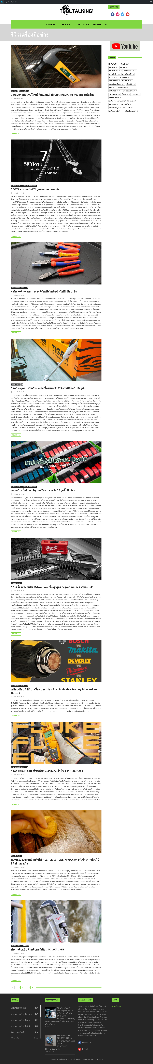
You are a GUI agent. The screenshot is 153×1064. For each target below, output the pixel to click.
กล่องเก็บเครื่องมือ (116, 84)
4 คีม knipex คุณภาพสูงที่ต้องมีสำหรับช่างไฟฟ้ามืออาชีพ (44, 291)
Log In (7, 2)
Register (13, 2)
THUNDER (114, 94)
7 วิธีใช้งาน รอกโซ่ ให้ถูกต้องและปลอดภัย (35, 189)
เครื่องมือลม (124, 77)
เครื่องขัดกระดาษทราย (118, 101)
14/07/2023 (16, 591)
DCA (112, 87)
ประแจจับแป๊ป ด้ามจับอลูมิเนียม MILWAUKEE (37, 949)
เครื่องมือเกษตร (131, 111)
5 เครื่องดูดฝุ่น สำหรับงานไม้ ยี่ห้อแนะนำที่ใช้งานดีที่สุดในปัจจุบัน (48, 388)
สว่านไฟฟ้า (114, 74)
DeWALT (114, 64)
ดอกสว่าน (114, 104)
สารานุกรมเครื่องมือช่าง (29, 185)
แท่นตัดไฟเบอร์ (116, 97)
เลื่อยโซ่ (130, 84)
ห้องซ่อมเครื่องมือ (18, 1032)
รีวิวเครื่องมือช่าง (24, 91)
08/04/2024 (16, 193)
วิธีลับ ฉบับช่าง (15, 384)
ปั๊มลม (126, 94)
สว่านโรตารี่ (128, 74)
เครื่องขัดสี (123, 87)
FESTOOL (128, 108)
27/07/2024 (16, 98)
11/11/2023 (16, 392)
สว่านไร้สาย (130, 71)
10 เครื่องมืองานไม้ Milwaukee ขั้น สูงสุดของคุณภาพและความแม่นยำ (52, 587)
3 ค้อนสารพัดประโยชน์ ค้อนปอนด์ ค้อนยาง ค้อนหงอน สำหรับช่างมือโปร (52, 95)
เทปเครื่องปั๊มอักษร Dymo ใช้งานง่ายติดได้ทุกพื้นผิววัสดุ (43, 490)
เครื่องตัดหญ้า (115, 111)
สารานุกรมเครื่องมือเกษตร (21, 1014)
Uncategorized (18, 1008)
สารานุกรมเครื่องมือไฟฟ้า (21, 1026)
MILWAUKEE (115, 71)
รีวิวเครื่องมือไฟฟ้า (67, 1018)
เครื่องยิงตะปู (115, 108)
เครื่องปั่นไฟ (126, 104)
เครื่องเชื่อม (114, 91)
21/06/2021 (16, 867)
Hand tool (14, 91)
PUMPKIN (127, 81)
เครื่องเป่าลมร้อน (129, 91)
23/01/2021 (16, 953)
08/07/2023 (16, 697)
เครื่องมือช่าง (116, 1006)
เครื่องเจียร (114, 81)
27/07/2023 (16, 494)
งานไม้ (134, 101)
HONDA (113, 67)
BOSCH (124, 67)
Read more (16, 133)
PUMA (136, 94)
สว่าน (113, 77)
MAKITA (126, 64)
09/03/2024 (16, 295)
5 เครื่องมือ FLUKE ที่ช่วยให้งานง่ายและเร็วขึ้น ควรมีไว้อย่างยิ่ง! (47, 771)
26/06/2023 (16, 775)
